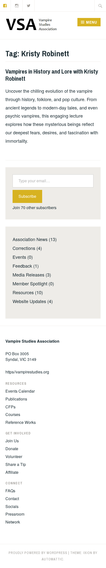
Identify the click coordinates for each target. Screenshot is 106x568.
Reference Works (20, 422)
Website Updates (29, 301)
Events (19, 257)
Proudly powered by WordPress (38, 553)
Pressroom (14, 514)
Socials (11, 506)
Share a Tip (15, 464)
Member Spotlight (30, 283)
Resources (23, 292)
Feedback (22, 265)
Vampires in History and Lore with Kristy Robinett (51, 74)
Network (12, 522)
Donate (11, 448)
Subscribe (27, 196)
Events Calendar (20, 391)
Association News (30, 239)
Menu (91, 22)
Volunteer (13, 456)
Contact (12, 498)
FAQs (10, 490)
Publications (16, 399)
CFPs (10, 407)
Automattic (52, 559)
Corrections (24, 248)
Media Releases (28, 274)
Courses (12, 414)
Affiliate (11, 472)
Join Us (12, 441)
